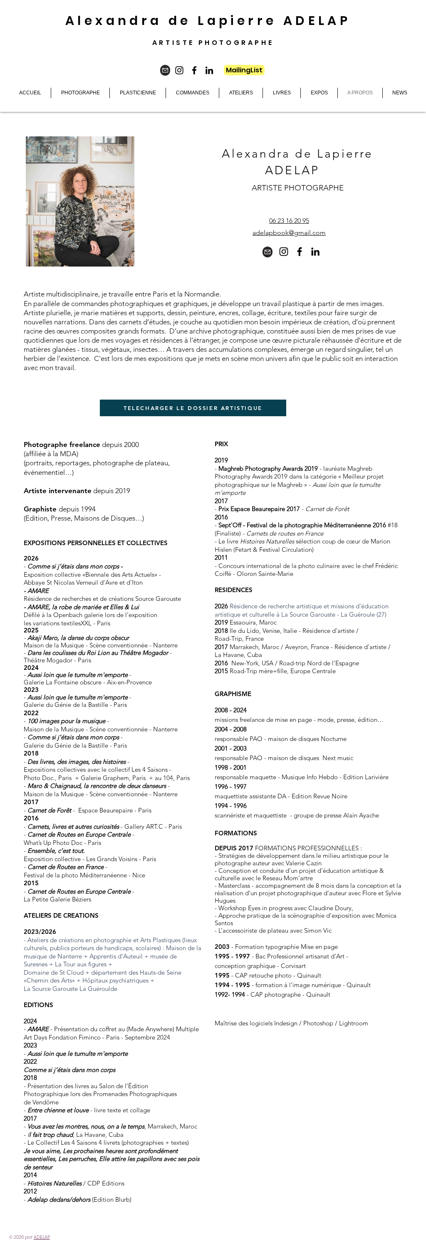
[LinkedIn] (209, 70)
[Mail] (165, 70)
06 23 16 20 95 (289, 221)
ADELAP (42, 1237)
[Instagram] (179, 70)
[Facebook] (194, 70)
